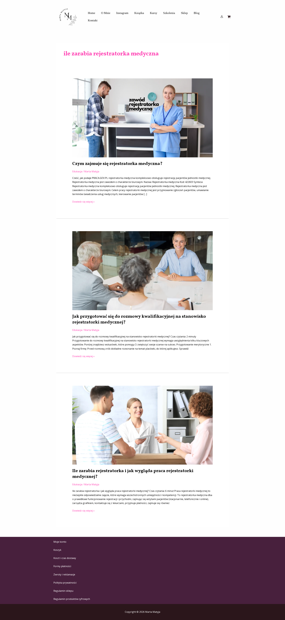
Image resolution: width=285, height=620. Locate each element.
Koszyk (57, 550)
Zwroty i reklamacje (64, 574)
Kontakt (93, 20)
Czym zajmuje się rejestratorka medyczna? (117, 164)
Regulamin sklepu (63, 590)
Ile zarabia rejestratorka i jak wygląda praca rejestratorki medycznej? (132, 474)
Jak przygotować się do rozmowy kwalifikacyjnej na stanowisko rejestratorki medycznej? (139, 319)
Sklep (184, 13)
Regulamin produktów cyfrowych (71, 599)
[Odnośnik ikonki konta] (221, 16)
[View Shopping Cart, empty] (229, 16)
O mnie (105, 13)
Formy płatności (62, 566)
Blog (197, 13)
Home (91, 13)
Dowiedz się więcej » (83, 201)
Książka (139, 13)
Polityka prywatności (64, 582)
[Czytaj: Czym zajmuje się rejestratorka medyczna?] (142, 117)
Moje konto (59, 541)
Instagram (122, 13)
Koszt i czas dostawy (64, 558)
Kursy (153, 13)
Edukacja (77, 171)
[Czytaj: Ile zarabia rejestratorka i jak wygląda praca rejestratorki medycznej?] (142, 424)
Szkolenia (169, 13)
